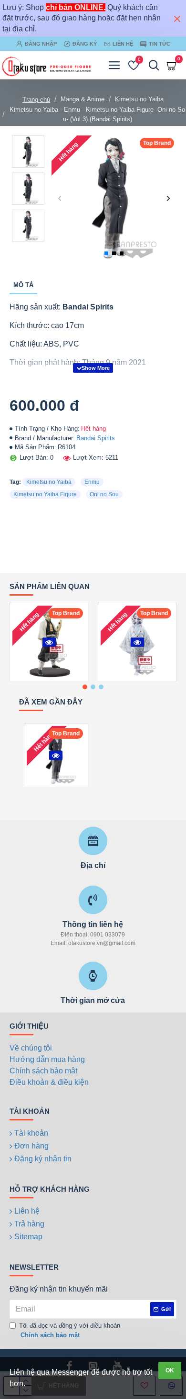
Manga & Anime (82, 99)
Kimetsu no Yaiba (139, 99)
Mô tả (23, 285)
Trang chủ (36, 99)
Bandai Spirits (95, 438)
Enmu (92, 482)
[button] (60, 198)
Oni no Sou (104, 494)
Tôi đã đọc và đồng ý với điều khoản (69, 1330)
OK (169, 1370)
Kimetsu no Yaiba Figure (45, 494)
